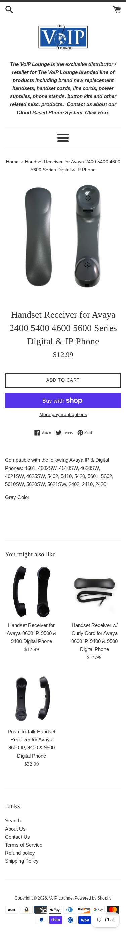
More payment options (63, 414)
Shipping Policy (22, 861)
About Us (15, 829)
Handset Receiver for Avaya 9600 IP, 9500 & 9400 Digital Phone (31, 633)
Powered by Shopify (93, 898)
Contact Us (17, 837)
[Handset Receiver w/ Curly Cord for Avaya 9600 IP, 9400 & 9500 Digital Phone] (94, 591)
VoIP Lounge (61, 898)
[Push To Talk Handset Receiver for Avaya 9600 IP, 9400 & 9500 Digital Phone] (31, 697)
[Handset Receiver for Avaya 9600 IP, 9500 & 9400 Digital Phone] (31, 591)
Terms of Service (23, 845)
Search (13, 820)
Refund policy (20, 853)
